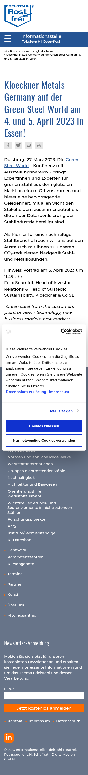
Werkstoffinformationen (30, 464)
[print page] (39, 145)
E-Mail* (9, 689)
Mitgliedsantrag (21, 615)
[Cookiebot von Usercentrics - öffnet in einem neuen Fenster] (62, 331)
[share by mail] (29, 145)
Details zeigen (60, 411)
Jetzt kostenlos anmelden (44, 708)
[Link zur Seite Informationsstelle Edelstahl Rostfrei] (5, 51)
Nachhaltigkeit (21, 477)
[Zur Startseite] (19, 16)
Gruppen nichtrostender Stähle (36, 470)
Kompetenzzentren (26, 557)
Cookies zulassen (44, 426)
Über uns (15, 605)
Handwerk (16, 550)
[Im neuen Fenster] (9, 738)
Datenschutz (68, 721)
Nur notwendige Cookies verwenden (44, 440)
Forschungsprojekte (26, 519)
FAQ (12, 526)
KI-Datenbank (20, 540)
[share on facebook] (8, 145)
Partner (14, 584)
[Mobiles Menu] (8, 39)
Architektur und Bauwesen (32, 484)
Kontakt (15, 721)
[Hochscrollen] (79, 766)
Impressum (59, 392)
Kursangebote (21, 563)
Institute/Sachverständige (31, 533)
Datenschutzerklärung (26, 392)
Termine (14, 573)
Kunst (12, 594)
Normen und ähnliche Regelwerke (39, 457)
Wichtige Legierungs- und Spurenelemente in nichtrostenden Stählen (39, 508)
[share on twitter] (18, 145)
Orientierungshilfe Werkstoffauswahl (24, 493)
